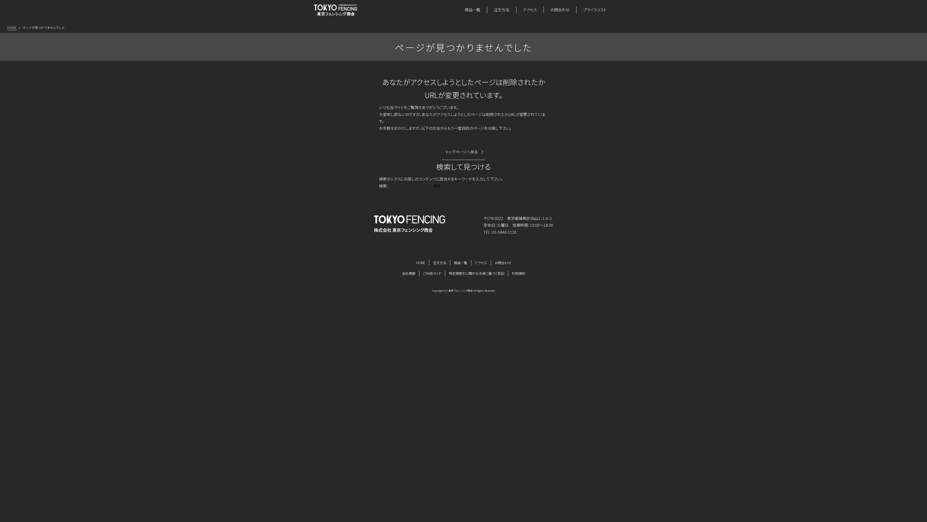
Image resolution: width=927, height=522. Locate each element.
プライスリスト (594, 10)
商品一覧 (472, 10)
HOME (420, 262)
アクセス (530, 10)
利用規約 (518, 273)
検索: (383, 186)
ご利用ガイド (432, 273)
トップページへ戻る (462, 152)
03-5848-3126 (504, 232)
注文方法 (501, 10)
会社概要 (408, 273)
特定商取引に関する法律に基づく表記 (476, 273)
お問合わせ (560, 10)
